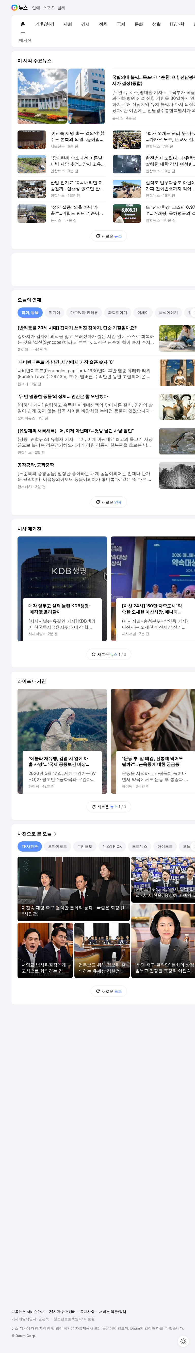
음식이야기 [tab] (168, 312)
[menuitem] (22, 24)
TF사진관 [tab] (30, 846)
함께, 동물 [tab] (30, 312)
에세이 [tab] (143, 312)
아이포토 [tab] (165, 846)
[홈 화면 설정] (183, 1341)
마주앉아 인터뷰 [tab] (84, 312)
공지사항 (87, 1311)
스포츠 (49, 7)
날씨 (61, 7)
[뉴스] (23, 7)
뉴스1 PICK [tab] (112, 846)
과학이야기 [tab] (117, 312)
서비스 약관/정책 (112, 1311)
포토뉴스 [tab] (139, 846)
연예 (36, 7)
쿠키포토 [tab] (84, 846)
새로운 (112, 236)
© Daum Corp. (23, 1335)
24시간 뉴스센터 (62, 1311)
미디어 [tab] (54, 312)
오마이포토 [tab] (57, 846)
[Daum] (15, 7)
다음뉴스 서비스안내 (27, 1311)
